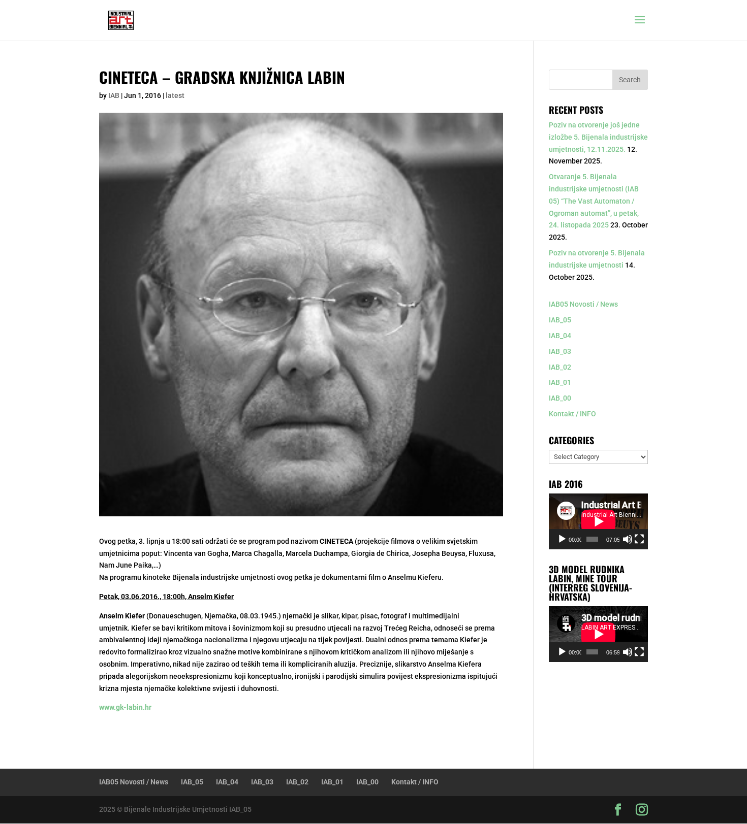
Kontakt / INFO (572, 414)
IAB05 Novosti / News (583, 304)
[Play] (562, 539)
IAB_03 (560, 351)
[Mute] (627, 539)
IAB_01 (560, 382)
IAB (113, 95)
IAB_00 (560, 398)
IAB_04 (560, 336)
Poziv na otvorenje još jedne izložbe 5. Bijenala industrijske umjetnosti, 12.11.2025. (598, 137)
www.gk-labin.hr (125, 707)
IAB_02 (560, 367)
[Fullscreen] (639, 539)
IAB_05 (560, 320)
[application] (598, 521)
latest (175, 95)
